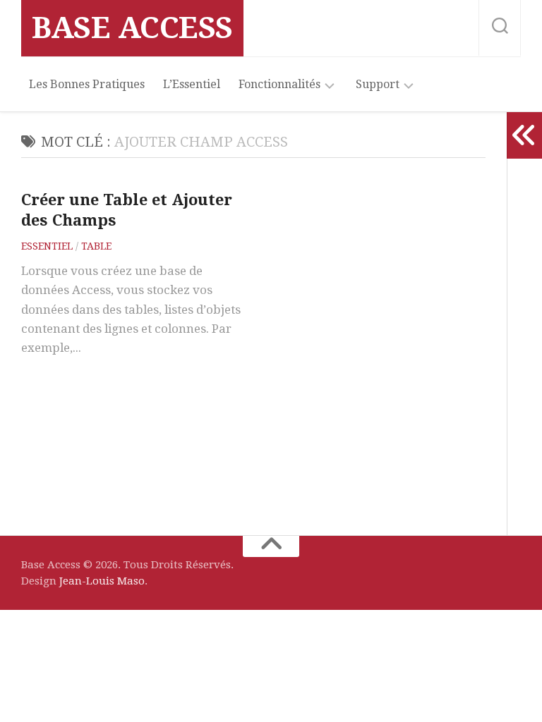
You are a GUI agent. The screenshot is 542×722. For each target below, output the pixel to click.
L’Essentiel (191, 84)
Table (96, 246)
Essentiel (47, 246)
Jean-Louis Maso (102, 581)
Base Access (132, 28)
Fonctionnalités (279, 84)
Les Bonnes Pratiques (87, 84)
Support (377, 84)
